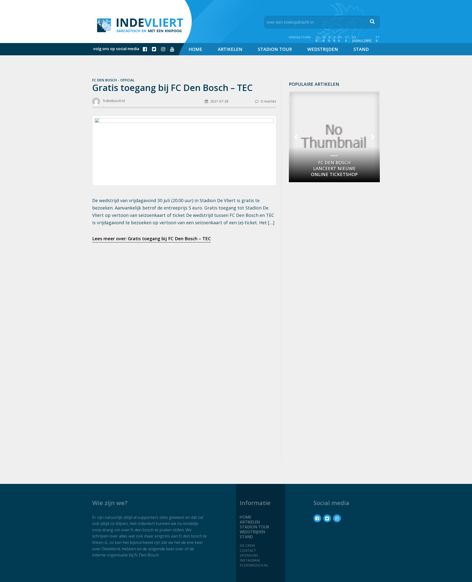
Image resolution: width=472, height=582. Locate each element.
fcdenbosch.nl (254, 565)
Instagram (250, 560)
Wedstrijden (322, 49)
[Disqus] (184, 392)
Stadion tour (275, 49)
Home (195, 49)
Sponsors (249, 555)
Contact (248, 550)
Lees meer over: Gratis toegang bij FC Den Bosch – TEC (151, 238)
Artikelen (230, 49)
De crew (247, 545)
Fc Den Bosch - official (113, 80)
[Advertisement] (184, 285)
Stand (361, 49)
